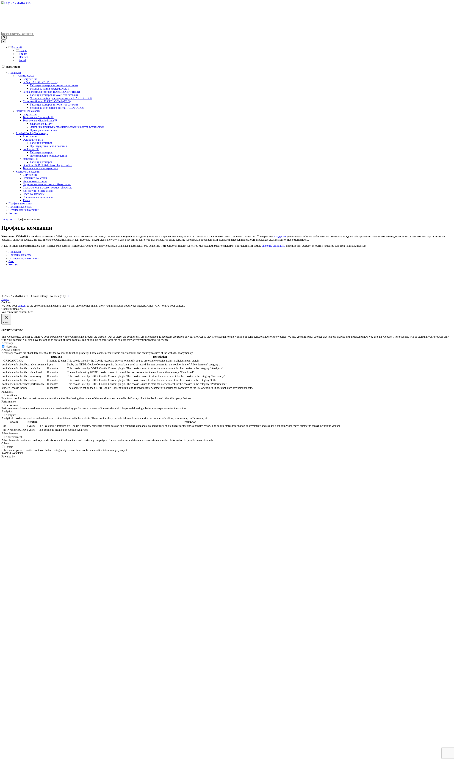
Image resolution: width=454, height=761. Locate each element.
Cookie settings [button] (39, 296)
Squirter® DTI (31, 149)
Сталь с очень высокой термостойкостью (47, 187)
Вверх (5, 299)
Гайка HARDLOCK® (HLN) (40, 82)
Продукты (15, 72)
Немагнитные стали (35, 177)
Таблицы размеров (41, 142)
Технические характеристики (40, 168)
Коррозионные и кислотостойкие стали (47, 184)
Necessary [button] (7, 343)
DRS (69, 296)
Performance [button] (8, 401)
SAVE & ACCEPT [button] (12, 453)
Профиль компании (20, 203)
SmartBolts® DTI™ (41, 123)
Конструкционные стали (38, 190)
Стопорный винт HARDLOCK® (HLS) (47, 101)
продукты (280, 236)
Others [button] (5, 443)
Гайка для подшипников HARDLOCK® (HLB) (51, 91)
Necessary (11, 346)
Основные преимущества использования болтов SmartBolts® (67, 126)
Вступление (30, 78)
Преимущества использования (48, 146)
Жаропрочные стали (35, 181)
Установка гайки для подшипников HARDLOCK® (61, 98)
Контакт (13, 213)
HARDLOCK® (25, 75)
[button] (15, 47)
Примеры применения (43, 130)
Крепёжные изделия (28, 171)
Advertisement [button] (9, 433)
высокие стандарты (273, 245)
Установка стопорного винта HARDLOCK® (57, 107)
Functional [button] (7, 391)
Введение (7, 219)
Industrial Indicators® (28, 110)
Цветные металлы (34, 193)
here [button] (30, 311)
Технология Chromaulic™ (38, 117)
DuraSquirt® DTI (33, 139)
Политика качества (20, 206)
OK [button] (21, 308)
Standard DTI (30, 158)
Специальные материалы (38, 197)
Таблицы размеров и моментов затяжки (54, 85)
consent (22, 305)
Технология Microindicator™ (40, 120)
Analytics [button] (6, 411)
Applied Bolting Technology (32, 133)
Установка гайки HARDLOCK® (49, 88)
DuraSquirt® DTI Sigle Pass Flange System (47, 165)
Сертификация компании (24, 209)
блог (11, 261)
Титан (26, 200)
